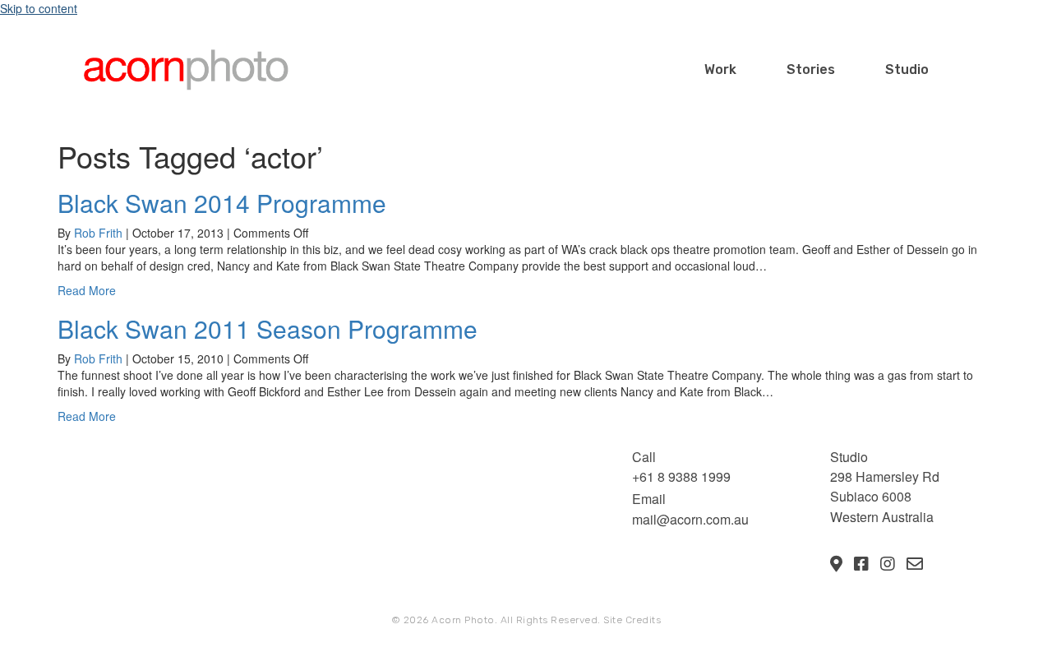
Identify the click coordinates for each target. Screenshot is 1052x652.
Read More (87, 290)
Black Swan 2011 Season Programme (268, 328)
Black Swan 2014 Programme (222, 202)
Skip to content (38, 8)
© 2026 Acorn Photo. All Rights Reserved (494, 620)
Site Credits (632, 620)
